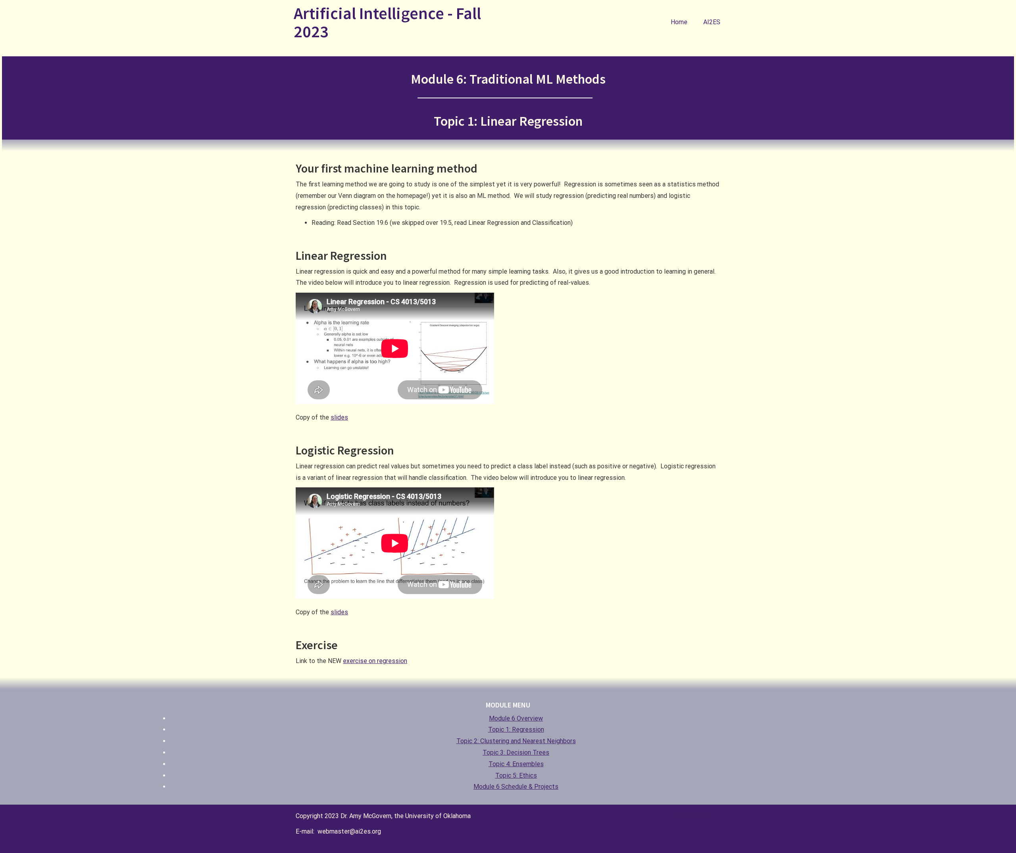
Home (679, 22)
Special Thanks (693, 815)
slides (339, 417)
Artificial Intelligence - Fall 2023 (387, 22)
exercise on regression (375, 661)
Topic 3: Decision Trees (516, 752)
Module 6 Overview (516, 718)
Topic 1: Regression (516, 729)
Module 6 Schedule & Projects (515, 786)
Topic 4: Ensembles (516, 764)
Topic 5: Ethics (516, 775)
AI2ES (711, 22)
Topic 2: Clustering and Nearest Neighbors (516, 741)
